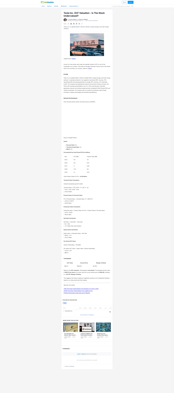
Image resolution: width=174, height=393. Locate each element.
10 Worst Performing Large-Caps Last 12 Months (77, 293)
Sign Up (130, 2)
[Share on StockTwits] (71, 24)
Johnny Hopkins (73, 19)
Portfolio (56, 6)
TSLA (89, 68)
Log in (78, 354)
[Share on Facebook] (76, 24)
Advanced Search (73, 6)
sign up (84, 354)
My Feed (49, 6)
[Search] (132, 6)
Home (43, 6)
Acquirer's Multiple (83, 19)
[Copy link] (82, 24)
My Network (64, 6)
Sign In (124, 2)
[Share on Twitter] (68, 24)
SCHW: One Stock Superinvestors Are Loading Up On (78, 290)
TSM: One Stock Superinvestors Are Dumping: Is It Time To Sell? (81, 288)
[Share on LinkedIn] (74, 24)
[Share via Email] (79, 24)
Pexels (73, 58)
